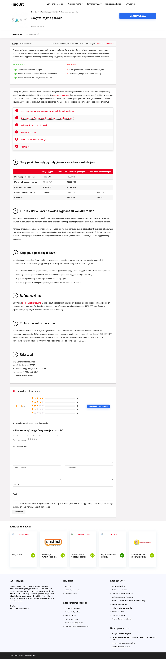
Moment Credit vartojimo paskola (78, 555)
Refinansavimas (93, 4)
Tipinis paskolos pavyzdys (33, 139)
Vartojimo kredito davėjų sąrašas (123, 643)
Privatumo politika (71, 593)
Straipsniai (130, 4)
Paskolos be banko (118, 615)
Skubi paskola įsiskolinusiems (122, 597)
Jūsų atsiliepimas (20, 446)
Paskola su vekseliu (118, 612)
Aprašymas (17, 34)
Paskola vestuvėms (71, 619)
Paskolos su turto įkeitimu (74, 623)
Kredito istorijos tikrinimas (121, 647)
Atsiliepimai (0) (32, 34)
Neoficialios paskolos (119, 604)
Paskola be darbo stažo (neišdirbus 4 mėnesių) (128, 601)
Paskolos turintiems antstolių (122, 608)
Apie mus (68, 586)
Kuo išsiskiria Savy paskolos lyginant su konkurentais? (47, 118)
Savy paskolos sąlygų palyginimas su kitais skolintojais (47, 111)
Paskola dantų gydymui (73, 612)
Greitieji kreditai (74, 4)
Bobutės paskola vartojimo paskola (138, 555)
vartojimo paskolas (61, 95)
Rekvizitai (25, 146)
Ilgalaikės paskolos (113, 4)
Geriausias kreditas (118, 586)
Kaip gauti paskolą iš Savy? (34, 125)
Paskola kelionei (70, 615)
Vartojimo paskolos (55, 4)
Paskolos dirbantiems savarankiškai (77, 626)
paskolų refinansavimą (31, 303)
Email (15, 494)
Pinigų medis (17, 554)
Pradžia (34, 12)
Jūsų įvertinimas (19, 440)
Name (16, 485)
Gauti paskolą (138, 16)
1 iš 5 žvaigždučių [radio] (29, 439)
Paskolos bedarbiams (119, 590)
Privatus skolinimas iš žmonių (122, 619)
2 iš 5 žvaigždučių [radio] (29, 439)
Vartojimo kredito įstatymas (121, 634)
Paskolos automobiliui (49, 12)
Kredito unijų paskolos (72, 608)
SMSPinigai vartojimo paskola (49, 555)
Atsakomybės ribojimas (73, 590)
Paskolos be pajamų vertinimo (122, 593)
